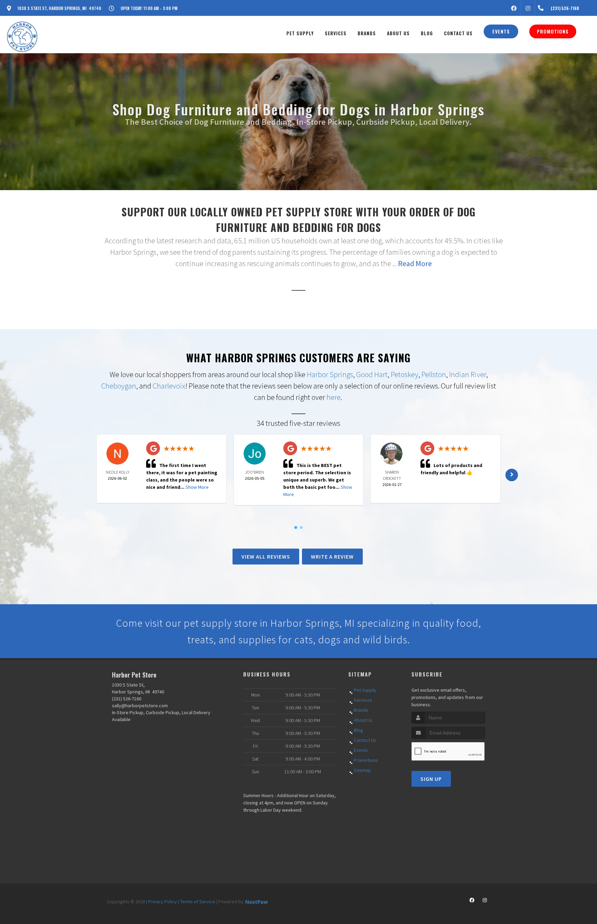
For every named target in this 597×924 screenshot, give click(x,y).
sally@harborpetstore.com (140, 705)
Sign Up (431, 778)
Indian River (467, 374)
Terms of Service (197, 901)
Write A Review (332, 556)
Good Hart (372, 374)
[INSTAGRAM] (528, 8)
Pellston (433, 374)
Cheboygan (118, 386)
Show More (197, 487)
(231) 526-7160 (126, 699)
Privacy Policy (162, 901)
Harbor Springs (330, 374)
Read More (415, 263)
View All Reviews (265, 556)
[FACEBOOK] (514, 8)
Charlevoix (169, 386)
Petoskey (404, 374)
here (333, 397)
